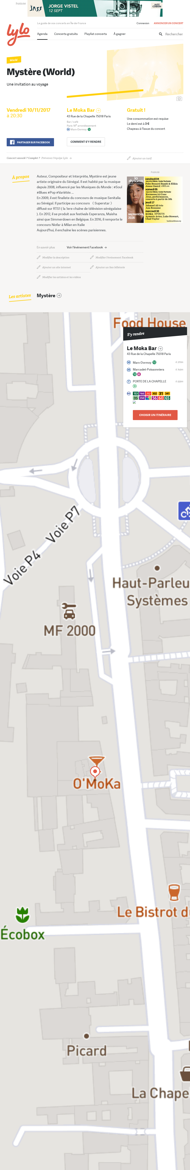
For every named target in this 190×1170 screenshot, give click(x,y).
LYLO (19, 34)
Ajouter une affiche (162, 99)
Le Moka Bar (81, 110)
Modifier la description (55, 257)
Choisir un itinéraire (155, 415)
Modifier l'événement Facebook (114, 257)
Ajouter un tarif (142, 158)
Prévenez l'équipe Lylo (37, 158)
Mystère (46, 296)
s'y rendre (86, 142)
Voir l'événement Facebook (85, 247)
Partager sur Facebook (33, 142)
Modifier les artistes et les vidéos (61, 277)
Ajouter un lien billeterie (110, 267)
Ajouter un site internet (56, 267)
